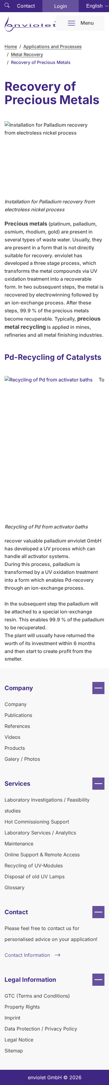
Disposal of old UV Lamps (34, 876)
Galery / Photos (22, 759)
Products (15, 748)
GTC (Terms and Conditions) (37, 996)
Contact (26, 6)
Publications (18, 715)
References (17, 726)
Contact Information (27, 955)
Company (19, 688)
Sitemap (14, 1051)
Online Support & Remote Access (42, 854)
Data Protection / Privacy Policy (41, 1029)
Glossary (15, 887)
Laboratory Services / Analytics (40, 833)
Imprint (12, 1018)
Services (17, 783)
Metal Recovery (27, 54)
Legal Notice (19, 1040)
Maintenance (19, 844)
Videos (12, 737)
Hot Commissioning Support (37, 822)
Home (11, 46)
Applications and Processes (52, 46)
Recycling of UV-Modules (34, 865)
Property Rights (22, 1007)
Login (60, 6)
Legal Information (30, 979)
